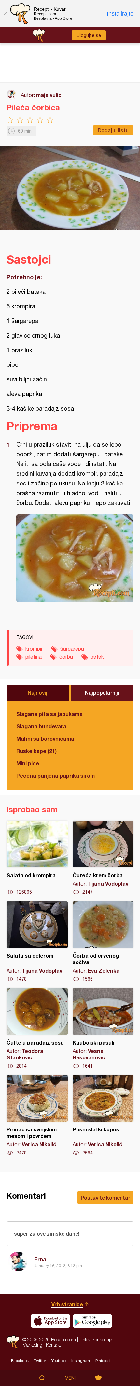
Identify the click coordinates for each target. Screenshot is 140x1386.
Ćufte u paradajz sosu (37, 1028)
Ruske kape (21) (36, 751)
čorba (66, 657)
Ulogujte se (89, 35)
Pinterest (103, 1360)
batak (97, 657)
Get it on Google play (92, 1321)
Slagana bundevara (41, 726)
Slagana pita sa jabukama (49, 714)
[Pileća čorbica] (74, 558)
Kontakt (53, 1345)
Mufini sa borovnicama (45, 738)
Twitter (40, 1360)
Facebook (20, 1360)
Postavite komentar (105, 1197)
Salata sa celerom (37, 941)
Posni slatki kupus (103, 1115)
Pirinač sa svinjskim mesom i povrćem (37, 1115)
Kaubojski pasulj (103, 1028)
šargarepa (72, 648)
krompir (34, 648)
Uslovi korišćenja (95, 1339)
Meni (70, 1377)
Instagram (80, 1360)
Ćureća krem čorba (103, 858)
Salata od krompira (37, 858)
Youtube (58, 1360)
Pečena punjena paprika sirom (55, 775)
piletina (33, 657)
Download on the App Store (50, 1321)
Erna (40, 1259)
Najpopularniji (102, 692)
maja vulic (49, 95)
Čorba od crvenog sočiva (103, 941)
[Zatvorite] (5, 14)
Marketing (32, 1345)
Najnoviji (38, 692)
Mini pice (27, 763)
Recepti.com (13, 1342)
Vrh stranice (67, 1304)
